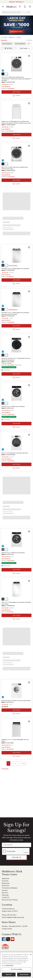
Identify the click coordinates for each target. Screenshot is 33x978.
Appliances (12, 37)
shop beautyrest (16, 31)
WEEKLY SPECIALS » (16, 2)
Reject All (8, 974)
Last (23, 763)
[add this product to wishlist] (29, 56)
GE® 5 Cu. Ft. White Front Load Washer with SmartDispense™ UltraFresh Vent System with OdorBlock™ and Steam (16, 79)
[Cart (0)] (30, 6)
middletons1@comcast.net (15, 917)
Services (4, 890)
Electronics (5, 885)
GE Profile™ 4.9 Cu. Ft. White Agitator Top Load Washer (15, 268)
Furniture (5, 881)
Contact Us (5, 897)
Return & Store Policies (10, 900)
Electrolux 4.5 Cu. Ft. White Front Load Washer (13, 406)
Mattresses (6, 883)
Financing (5, 895)
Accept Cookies (24, 974)
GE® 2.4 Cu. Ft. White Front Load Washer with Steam (15, 453)
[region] (16, 965)
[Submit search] (28, 12)
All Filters (9, 48)
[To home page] (11, 6)
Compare (17, 95)
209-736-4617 (11, 915)
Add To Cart (16, 92)
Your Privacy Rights (16, 969)
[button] (3, 6)
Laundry (19, 37)
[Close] (31, 954)
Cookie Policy (9, 965)
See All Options (13, 265)
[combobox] (24, 48)
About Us (5, 893)
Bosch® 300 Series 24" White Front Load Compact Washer (16, 700)
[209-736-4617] (25, 6)
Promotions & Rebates (9, 888)
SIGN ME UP (16, 857)
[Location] (20, 6)
